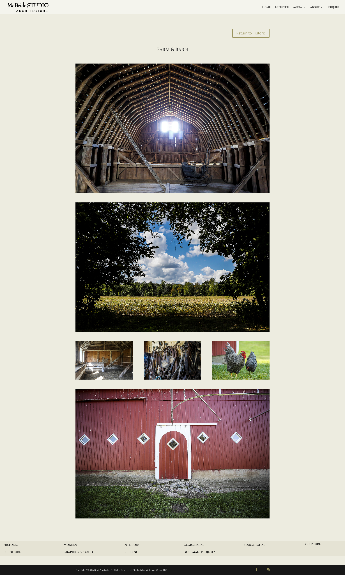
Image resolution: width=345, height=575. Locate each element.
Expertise (282, 7)
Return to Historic (251, 33)
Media (297, 7)
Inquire (333, 7)
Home (266, 7)
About (314, 7)
